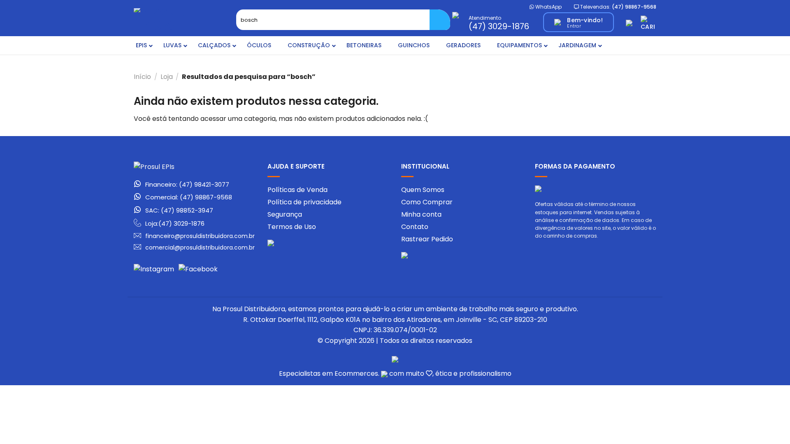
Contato (414, 226)
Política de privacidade (304, 202)
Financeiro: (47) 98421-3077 (187, 184)
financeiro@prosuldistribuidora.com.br (200, 236)
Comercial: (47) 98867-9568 (188, 197)
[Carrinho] (648, 22)
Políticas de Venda (297, 189)
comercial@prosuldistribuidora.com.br (200, 247)
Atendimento (499, 22)
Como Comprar (427, 202)
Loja (166, 76)
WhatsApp (548, 6)
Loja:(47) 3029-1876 (174, 223)
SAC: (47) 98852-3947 (179, 210)
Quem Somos (422, 189)
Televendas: (617, 6)
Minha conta (421, 214)
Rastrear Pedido (427, 239)
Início (142, 76)
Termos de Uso (291, 226)
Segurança (284, 214)
